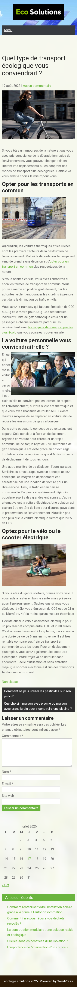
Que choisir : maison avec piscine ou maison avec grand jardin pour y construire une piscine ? (38, 706)
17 (29, 859)
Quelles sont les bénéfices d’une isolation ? (37, 941)
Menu (8, 30)
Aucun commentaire (37, 86)
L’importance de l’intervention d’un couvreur (37, 947)
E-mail (7, 784)
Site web (8, 796)
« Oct (5, 885)
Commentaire (13, 736)
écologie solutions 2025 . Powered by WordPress (38, 981)
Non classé (10, 682)
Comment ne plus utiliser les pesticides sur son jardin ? (37, 693)
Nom (6, 772)
